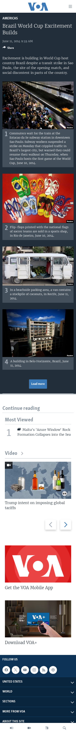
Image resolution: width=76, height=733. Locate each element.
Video (11, 453)
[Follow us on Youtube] (25, 670)
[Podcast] (53, 670)
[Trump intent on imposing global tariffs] (38, 480)
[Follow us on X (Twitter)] (15, 670)
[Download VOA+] (38, 618)
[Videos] (29, 728)
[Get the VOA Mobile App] (38, 564)
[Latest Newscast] (11, 728)
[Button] (8, 48)
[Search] (64, 728)
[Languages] (47, 728)
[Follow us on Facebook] (6, 670)
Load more (38, 384)
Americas (10, 18)
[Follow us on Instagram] (34, 670)
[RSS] (43, 670)
